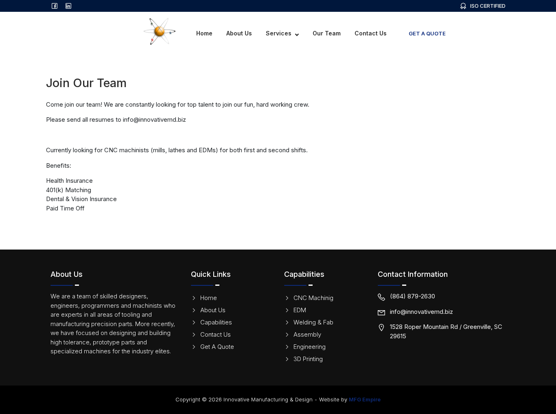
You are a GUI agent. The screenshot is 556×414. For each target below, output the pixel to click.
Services (278, 33)
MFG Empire (365, 399)
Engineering (309, 346)
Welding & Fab (313, 322)
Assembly (307, 334)
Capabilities (216, 322)
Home (204, 33)
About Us (239, 33)
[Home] (112, 31)
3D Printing (308, 359)
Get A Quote (427, 33)
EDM (299, 310)
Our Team (327, 33)
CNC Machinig (313, 298)
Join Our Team (489, 33)
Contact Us (371, 33)
